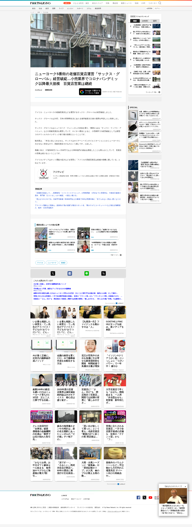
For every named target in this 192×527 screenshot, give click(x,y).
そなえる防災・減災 (81, 3)
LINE (86, 273)
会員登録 (149, 8)
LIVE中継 (86, 499)
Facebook (138, 497)
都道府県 (98, 8)
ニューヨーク (52, 263)
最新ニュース (126, 3)
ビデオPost (65, 499)
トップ (32, 12)
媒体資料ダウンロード (68, 507)
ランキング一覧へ (151, 92)
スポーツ (80, 8)
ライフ (61, 8)
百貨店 (63, 263)
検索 (160, 3)
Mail (156, 496)
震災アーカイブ (76, 499)
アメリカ (45, 12)
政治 (33, 8)
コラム (89, 8)
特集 (107, 3)
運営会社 (97, 507)
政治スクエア (97, 3)
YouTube (150, 497)
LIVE (143, 3)
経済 (47, 8)
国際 (53, 8)
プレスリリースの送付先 (85, 507)
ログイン (158, 8)
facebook (70, 273)
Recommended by (110, 303)
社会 (40, 8)
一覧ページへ (114, 255)
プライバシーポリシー (113, 511)
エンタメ (70, 8)
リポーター (152, 3)
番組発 (115, 3)
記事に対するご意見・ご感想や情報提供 (46, 507)
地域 (136, 3)
